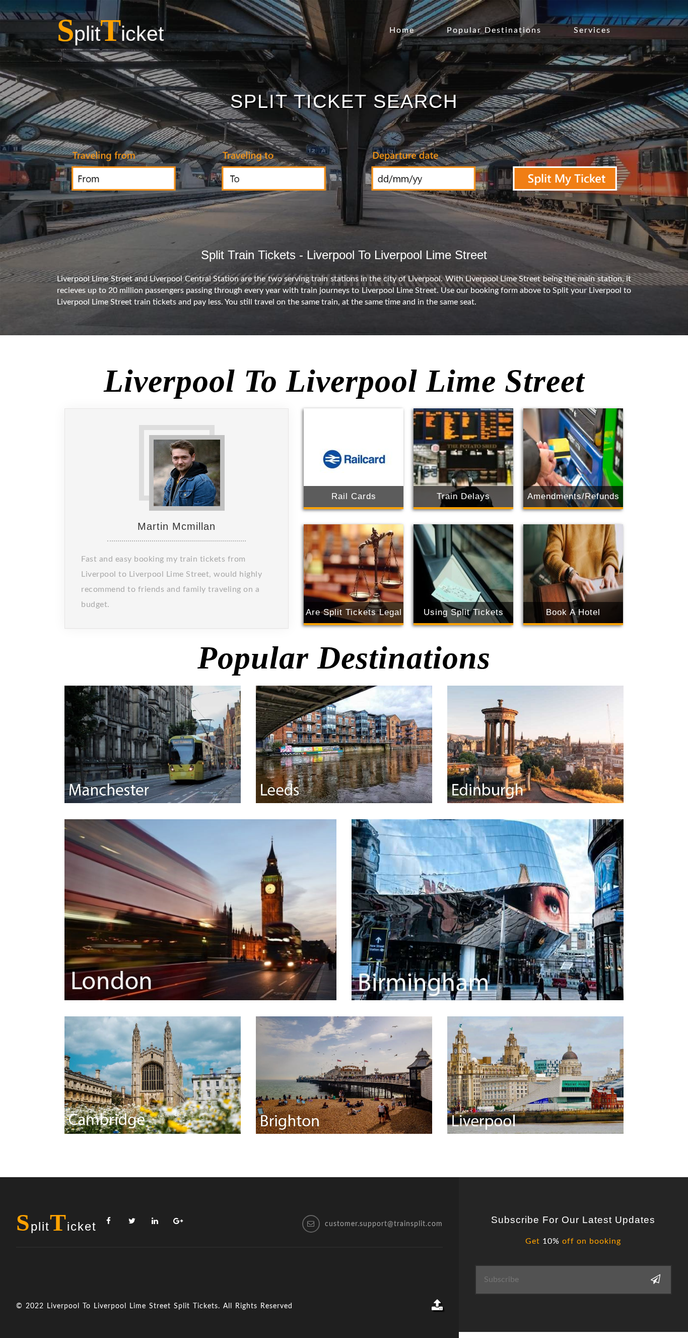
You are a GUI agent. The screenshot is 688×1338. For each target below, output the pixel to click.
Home (402, 30)
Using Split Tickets (464, 612)
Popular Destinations (494, 30)
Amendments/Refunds (573, 496)
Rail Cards (353, 496)
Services (592, 30)
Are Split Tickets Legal (354, 612)
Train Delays (463, 496)
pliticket (110, 30)
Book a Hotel (573, 612)
